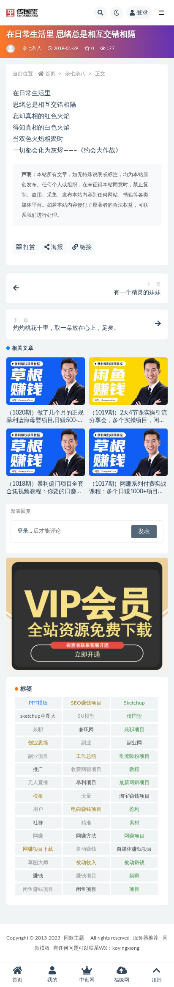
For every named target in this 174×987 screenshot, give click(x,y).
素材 (134, 822)
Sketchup (134, 702)
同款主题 (74, 937)
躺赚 (134, 875)
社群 (38, 822)
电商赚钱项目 (86, 809)
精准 (86, 822)
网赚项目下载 (38, 849)
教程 (134, 769)
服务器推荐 (145, 937)
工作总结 (86, 756)
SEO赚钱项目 (86, 702)
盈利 (134, 809)
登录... (24, 531)
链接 (85, 247)
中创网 (87, 979)
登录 (142, 13)
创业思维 (38, 742)
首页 (50, 73)
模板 (38, 796)
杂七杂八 (31, 48)
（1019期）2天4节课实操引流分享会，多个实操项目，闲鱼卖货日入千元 (128, 420)
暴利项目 (86, 782)
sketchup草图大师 (38, 717)
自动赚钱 (86, 849)
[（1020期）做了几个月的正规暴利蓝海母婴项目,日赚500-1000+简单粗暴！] (45, 383)
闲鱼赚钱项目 (38, 889)
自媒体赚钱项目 (134, 849)
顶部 (157, 979)
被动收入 (86, 862)
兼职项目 (134, 729)
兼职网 (86, 729)
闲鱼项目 (86, 889)
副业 (86, 742)
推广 (38, 769)
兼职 (38, 729)
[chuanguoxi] (11, 48)
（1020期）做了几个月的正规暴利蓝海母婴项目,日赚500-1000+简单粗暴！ (45, 420)
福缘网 (121, 979)
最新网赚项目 (134, 782)
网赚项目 (134, 835)
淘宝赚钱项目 (134, 796)
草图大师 (38, 862)
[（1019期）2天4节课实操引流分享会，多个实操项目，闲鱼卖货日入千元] (128, 383)
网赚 (38, 835)
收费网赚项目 (86, 769)
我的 (52, 979)
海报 (56, 247)
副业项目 (38, 756)
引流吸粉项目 (134, 756)
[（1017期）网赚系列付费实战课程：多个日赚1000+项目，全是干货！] (128, 455)
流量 (86, 796)
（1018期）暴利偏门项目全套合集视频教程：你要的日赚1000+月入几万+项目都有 (45, 491)
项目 (134, 889)
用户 (38, 809)
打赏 (28, 247)
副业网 (134, 742)
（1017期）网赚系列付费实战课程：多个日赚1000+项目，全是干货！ (127, 491)
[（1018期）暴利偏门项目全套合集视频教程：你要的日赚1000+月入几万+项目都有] (45, 455)
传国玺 (134, 716)
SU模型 (86, 716)
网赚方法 (86, 835)
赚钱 (38, 875)
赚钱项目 (86, 875)
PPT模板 (38, 702)
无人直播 (38, 782)
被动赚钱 (134, 862)
